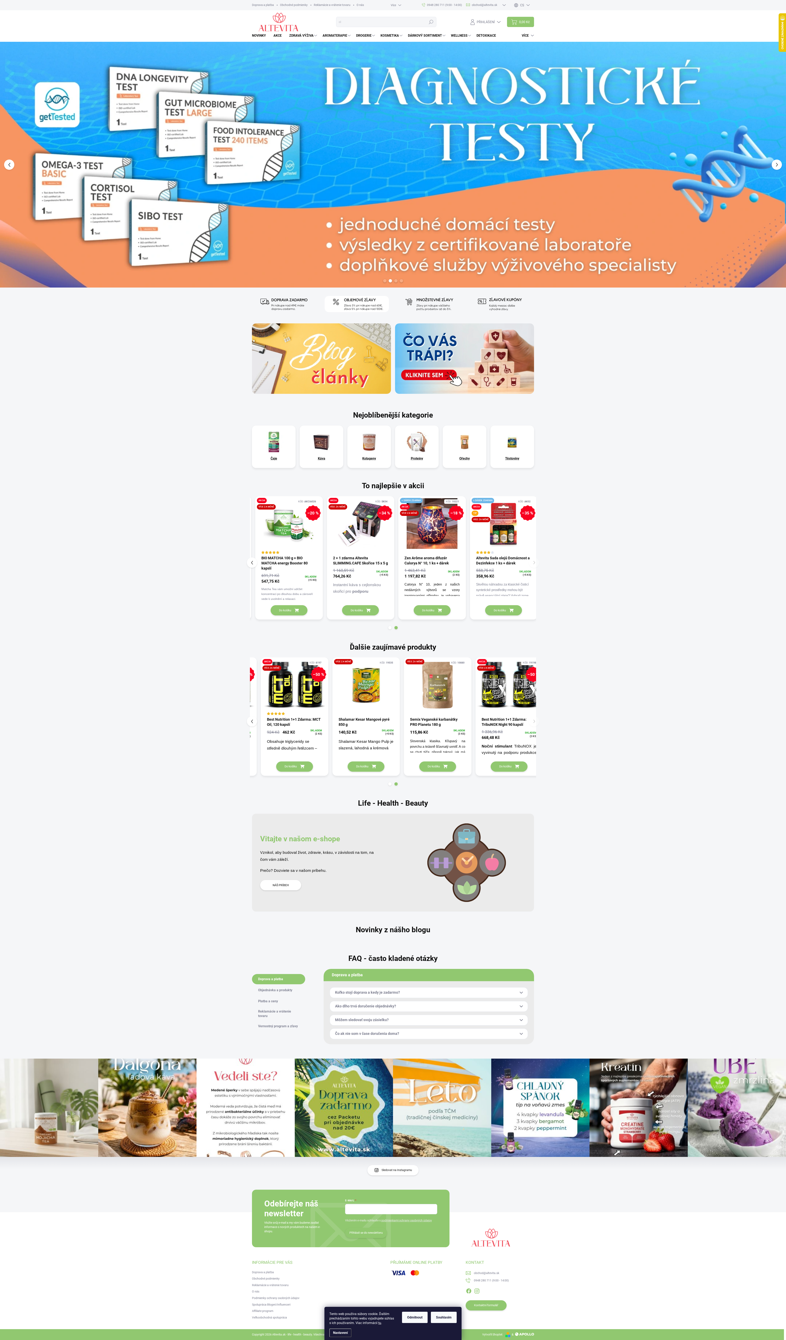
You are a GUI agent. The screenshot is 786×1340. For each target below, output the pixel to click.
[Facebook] (469, 1290)
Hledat (431, 22)
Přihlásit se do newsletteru (366, 1232)
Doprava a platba (263, 5)
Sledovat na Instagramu (397, 1170)
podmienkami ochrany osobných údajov (406, 1220)
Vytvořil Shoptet (492, 1334)
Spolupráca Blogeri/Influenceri (271, 1304)
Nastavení (340, 1333)
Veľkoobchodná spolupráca (269, 1317)
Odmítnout (414, 1317)
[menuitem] (260, 35)
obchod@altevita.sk (486, 1273)
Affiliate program (262, 1311)
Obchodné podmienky (294, 5)
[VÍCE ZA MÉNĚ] (357, 687)
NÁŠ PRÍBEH (281, 885)
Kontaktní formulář (486, 1305)
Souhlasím (444, 1317)
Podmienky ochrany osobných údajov (275, 1298)
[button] (31, 165)
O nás (360, 5)
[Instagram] (477, 1290)
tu (379, 1323)
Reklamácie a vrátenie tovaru (332, 5)
